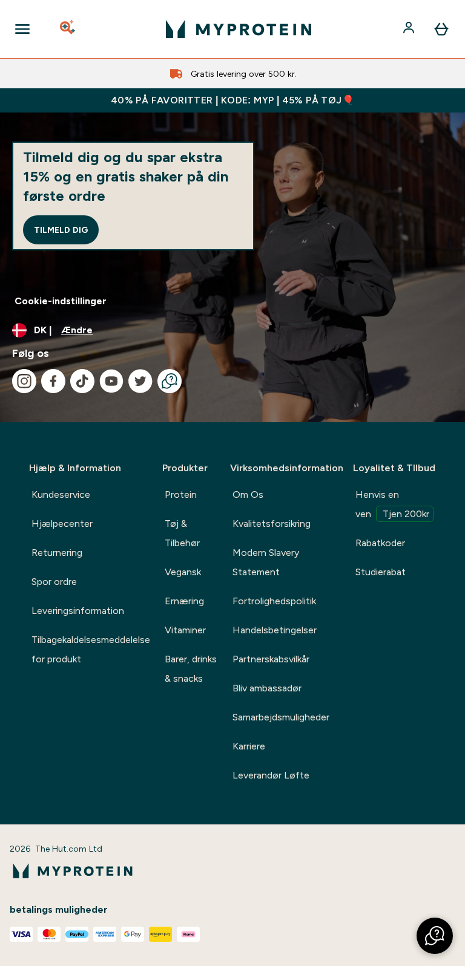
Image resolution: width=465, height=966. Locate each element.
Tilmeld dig (61, 230)
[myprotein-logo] (238, 29)
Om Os (247, 494)
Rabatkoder (380, 543)
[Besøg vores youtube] (111, 381)
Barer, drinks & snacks (191, 669)
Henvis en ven (392, 504)
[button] (435, 936)
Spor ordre (54, 581)
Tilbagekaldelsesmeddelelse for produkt (90, 649)
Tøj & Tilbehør (182, 533)
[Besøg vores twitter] (140, 381)
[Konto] (410, 29)
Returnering (56, 552)
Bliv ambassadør (267, 688)
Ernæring (184, 601)
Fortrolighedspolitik (274, 601)
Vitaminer (185, 630)
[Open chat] (169, 381)
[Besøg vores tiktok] (82, 381)
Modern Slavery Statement (265, 562)
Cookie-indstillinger (61, 301)
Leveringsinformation (77, 610)
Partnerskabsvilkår (270, 659)
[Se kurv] (441, 29)
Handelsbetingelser (274, 630)
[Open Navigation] (22, 29)
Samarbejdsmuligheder (280, 717)
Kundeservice (60, 494)
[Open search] (68, 29)
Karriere (248, 746)
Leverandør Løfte (270, 775)
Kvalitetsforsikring (271, 523)
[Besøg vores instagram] (24, 381)
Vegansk (183, 572)
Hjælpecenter (62, 523)
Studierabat (380, 572)
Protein (181, 494)
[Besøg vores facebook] (53, 381)
